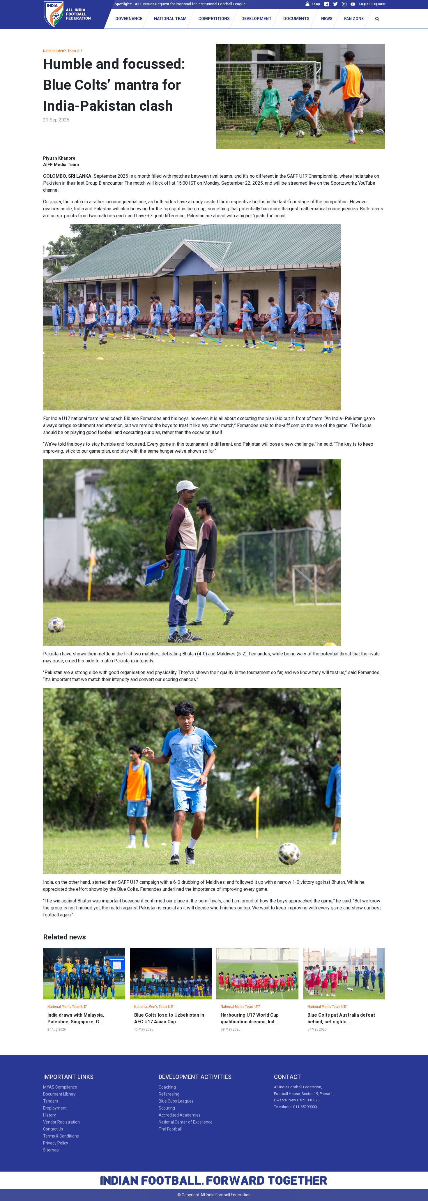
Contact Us (53, 1129)
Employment (55, 1108)
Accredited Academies (180, 1115)
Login (364, 4)
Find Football (170, 1129)
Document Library (59, 1094)
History (49, 1115)
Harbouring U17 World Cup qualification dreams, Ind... (250, 1018)
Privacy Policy (55, 1143)
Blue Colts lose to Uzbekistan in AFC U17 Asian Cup (169, 1018)
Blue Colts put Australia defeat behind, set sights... (341, 1018)
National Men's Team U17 (62, 51)
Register (379, 4)
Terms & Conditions (61, 1136)
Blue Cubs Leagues (176, 1101)
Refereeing (169, 1094)
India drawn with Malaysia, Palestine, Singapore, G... (75, 1018)
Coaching (167, 1087)
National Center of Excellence (186, 1122)
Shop (315, 4)
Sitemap (51, 1150)
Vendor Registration (61, 1122)
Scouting (167, 1108)
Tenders (50, 1101)
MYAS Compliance (60, 1087)
